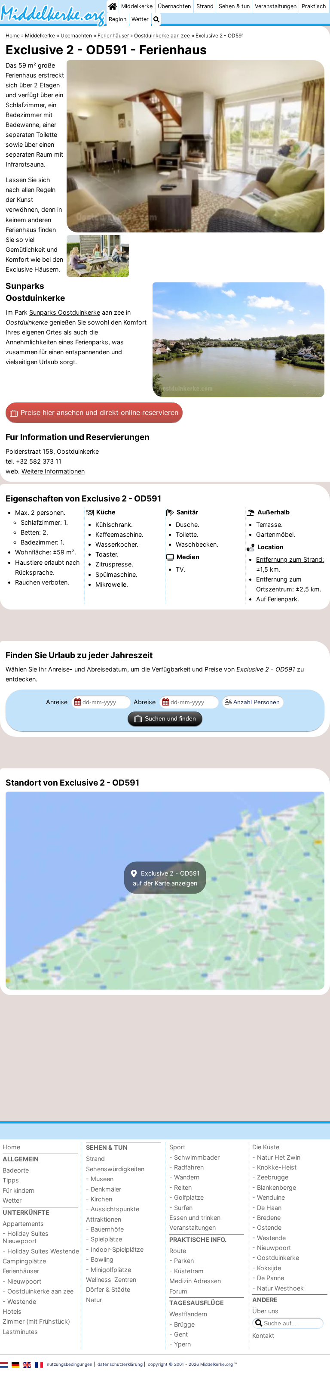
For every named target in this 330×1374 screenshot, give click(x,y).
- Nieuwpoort (22, 1281)
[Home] (113, 6)
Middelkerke (137, 6)
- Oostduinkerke (275, 1257)
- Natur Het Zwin (276, 1157)
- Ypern (180, 1344)
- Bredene (266, 1217)
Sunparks (43, 312)
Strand (205, 6)
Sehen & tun (234, 6)
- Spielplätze (104, 1239)
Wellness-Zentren (111, 1279)
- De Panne (268, 1277)
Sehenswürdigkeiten (115, 1169)
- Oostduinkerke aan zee (38, 1291)
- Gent (178, 1334)
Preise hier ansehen (99, 412)
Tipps (11, 1180)
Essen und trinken (194, 1217)
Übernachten (174, 6)
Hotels (12, 1311)
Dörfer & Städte (108, 1289)
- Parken (181, 1260)
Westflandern (188, 1314)
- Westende (19, 1301)
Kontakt (263, 1335)
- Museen (99, 1178)
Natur (94, 1299)
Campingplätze (24, 1261)
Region (117, 19)
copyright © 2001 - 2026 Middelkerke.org (190, 1364)
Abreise (145, 702)
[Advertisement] (165, 625)
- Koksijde (266, 1268)
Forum (178, 1291)
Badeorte (16, 1170)
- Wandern (184, 1177)
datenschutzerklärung (120, 1364)
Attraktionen (103, 1219)
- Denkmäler (103, 1189)
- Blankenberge (274, 1187)
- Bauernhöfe (105, 1229)
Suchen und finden (170, 718)
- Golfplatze (186, 1197)
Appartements (23, 1223)
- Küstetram (186, 1271)
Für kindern (18, 1190)
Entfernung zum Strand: (290, 559)
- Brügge (182, 1324)
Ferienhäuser (21, 1271)
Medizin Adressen (195, 1280)
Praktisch (314, 6)
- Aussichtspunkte (112, 1209)
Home (11, 1147)
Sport (177, 1147)
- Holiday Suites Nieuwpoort (26, 1237)
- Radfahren (186, 1167)
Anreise (57, 702)
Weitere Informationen (53, 471)
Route (177, 1250)
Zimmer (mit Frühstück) (36, 1321)
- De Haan (266, 1207)
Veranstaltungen (275, 6)
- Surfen (180, 1207)
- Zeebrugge (270, 1177)
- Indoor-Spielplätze (115, 1249)
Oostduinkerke (79, 312)
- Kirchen (99, 1199)
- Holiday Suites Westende (41, 1251)
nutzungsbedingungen (69, 1364)
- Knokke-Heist (274, 1167)
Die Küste (265, 1147)
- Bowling (99, 1259)
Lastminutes (20, 1331)
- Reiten (180, 1187)
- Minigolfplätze (108, 1269)
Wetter (140, 19)
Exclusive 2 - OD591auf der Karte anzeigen (166, 877)
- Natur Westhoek (278, 1288)
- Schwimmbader (194, 1157)
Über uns (265, 1311)
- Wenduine (268, 1197)
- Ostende (266, 1227)
